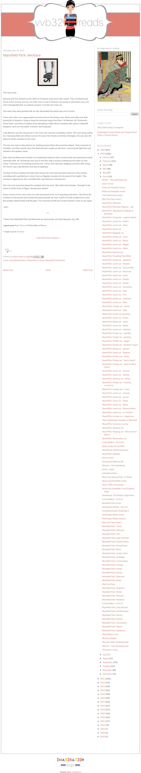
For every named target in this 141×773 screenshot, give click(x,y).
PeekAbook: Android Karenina (115, 450)
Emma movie (108, 458)
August (106, 658)
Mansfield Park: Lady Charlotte (115, 538)
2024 (102, 729)
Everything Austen (18, 260)
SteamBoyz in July (110, 634)
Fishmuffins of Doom (36, 260)
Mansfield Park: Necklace (113, 599)
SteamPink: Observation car (114, 438)
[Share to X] (40, 256)
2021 (102, 717)
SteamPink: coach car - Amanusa (116, 271)
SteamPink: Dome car (111, 229)
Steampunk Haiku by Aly (112, 461)
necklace (20, 232)
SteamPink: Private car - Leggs (115, 341)
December (107, 674)
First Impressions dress (112, 195)
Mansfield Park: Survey (112, 615)
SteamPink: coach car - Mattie (115, 325)
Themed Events (111, 135)
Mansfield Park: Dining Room (115, 545)
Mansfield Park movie (111, 503)
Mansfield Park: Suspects (113, 588)
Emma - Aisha (108, 469)
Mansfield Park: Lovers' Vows (115, 553)
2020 (102, 713)
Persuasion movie (110, 650)
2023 (102, 725)
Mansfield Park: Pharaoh (113, 596)
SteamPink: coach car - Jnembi (115, 371)
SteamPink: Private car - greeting (116, 337)
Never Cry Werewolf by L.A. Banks (117, 477)
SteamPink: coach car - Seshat (115, 375)
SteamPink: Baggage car (113, 233)
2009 (102, 150)
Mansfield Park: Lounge (112, 565)
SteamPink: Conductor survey (115, 424)
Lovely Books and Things (120, 132)
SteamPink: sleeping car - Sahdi (116, 378)
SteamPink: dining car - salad (115, 322)
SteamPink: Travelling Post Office (116, 256)
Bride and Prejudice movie (113, 191)
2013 (102, 686)
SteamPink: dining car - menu (115, 237)
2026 (102, 737)
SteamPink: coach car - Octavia (116, 393)
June (105, 176)
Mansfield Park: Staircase (113, 576)
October (106, 666)
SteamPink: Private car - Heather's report (120, 345)
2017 (102, 702)
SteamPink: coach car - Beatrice (116, 352)
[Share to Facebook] (42, 256)
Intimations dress (109, 473)
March (106, 165)
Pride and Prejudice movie (113, 187)
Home (48, 270)
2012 (102, 682)
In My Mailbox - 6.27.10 (112, 603)
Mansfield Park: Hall (111, 534)
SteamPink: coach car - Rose (115, 225)
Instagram (119, 127)
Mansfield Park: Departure (113, 630)
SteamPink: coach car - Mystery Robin (118, 408)
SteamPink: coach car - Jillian (115, 248)
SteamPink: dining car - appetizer (116, 260)
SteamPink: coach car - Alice (114, 291)
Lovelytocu (76, 772)
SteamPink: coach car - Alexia (115, 240)
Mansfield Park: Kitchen (112, 619)
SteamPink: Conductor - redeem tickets (119, 217)
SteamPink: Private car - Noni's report (118, 360)
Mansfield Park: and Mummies (115, 611)
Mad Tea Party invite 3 (112, 522)
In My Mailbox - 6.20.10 (112, 499)
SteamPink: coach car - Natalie (115, 279)
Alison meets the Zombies (113, 446)
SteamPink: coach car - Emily (115, 275)
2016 (102, 698)
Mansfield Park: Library (112, 572)
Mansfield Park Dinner (55, 260)
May (105, 173)
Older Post (88, 270)
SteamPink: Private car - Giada (115, 356)
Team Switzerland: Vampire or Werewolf (119, 420)
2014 (102, 690)
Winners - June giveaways (113, 465)
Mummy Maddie (109, 638)
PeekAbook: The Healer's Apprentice (118, 495)
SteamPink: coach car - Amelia (115, 283)
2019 (102, 709)
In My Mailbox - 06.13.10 (113, 442)
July (105, 654)
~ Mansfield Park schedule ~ (48, 238)
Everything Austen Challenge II (115, 511)
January (106, 157)
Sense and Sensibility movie (114, 481)
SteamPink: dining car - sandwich (116, 298)
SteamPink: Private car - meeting (116, 333)
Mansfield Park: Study (111, 580)
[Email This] (34, 256)
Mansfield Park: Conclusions (114, 623)
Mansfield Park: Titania (112, 626)
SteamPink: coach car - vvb (114, 295)
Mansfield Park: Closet (112, 592)
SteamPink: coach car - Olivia (115, 405)
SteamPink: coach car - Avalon (115, 221)
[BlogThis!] (37, 256)
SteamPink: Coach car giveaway (116, 314)
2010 (102, 154)
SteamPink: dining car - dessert (115, 349)
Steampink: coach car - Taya (114, 310)
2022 (102, 721)
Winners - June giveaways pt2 (115, 646)
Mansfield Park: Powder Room (115, 542)
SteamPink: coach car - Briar (114, 302)
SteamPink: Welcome (111, 203)
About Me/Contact (105, 127)
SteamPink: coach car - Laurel (115, 397)
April (105, 169)
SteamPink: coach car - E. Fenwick (117, 412)
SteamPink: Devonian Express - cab (117, 207)
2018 (102, 706)
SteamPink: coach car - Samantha (117, 287)
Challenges (102, 132)
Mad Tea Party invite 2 (112, 199)
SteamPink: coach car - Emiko (115, 318)
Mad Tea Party (108, 584)
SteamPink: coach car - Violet (115, 401)
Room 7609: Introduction (113, 485)
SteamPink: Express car (112, 252)
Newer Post (8, 270)
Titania (22, 225)
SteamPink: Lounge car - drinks (116, 306)
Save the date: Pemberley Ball (115, 642)
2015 (102, 694)
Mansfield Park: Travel (112, 526)
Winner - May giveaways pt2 (114, 180)
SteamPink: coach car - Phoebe (116, 264)
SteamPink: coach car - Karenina (116, 329)
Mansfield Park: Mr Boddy (113, 557)
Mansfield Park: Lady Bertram (115, 607)
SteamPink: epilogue (111, 454)
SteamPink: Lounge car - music (115, 389)
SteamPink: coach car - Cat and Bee (118, 267)
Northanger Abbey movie (113, 515)
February (107, 161)
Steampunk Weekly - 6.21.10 (114, 507)
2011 (102, 679)
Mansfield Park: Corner (112, 569)
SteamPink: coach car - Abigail (115, 244)
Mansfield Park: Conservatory (115, 561)
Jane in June (107, 184)
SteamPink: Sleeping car (113, 428)
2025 (102, 733)
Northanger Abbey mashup (114, 518)
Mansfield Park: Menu (111, 549)
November (107, 670)
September (108, 662)
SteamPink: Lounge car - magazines (118, 416)
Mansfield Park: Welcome (113, 530)
